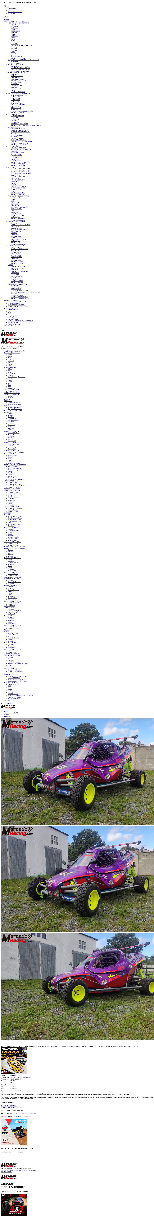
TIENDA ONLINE (9, 326)
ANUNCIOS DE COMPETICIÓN (14, 21)
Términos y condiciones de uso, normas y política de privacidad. (19, 1170)
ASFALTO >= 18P (16, 103)
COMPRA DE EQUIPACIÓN (20, 145)
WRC (9, 311)
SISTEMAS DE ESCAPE (18, 80)
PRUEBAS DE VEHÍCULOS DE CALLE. (20, 321)
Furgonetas (11, 660)
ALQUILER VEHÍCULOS (12, 393)
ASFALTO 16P (15, 100)
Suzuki (10, 380)
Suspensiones (11, 425)
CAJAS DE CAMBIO (17, 79)
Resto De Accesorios (14, 463)
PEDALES (14, 120)
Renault (10, 357)
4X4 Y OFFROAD (9, 606)
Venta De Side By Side (14, 610)
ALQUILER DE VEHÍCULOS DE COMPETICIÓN (23, 60)
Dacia (9, 385)
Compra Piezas (12, 652)
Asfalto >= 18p (12, 441)
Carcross (10, 580)
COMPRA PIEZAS (17, 282)
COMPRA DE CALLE (18, 164)
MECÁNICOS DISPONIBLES (20, 69)
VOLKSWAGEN (16, 42)
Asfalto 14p (11, 434)
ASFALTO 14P (15, 96)
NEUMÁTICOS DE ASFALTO (13, 431)
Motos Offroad (12, 635)
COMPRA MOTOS (17, 281)
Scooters (10, 639)
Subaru (10, 369)
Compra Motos (12, 651)
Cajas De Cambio (13, 418)
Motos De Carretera (13, 638)
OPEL (13, 40)
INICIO (6, 20)
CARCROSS (15, 223)
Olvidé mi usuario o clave (15, 12)
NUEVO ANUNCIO (7, 703)
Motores (10, 413)
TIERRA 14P (15, 106)
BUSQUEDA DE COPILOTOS (20, 68)
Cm (9, 553)
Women (17, 1091)
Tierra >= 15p (12, 447)
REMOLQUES (15, 191)
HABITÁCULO (12, 114)
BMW (13, 29)
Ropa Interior (11, 473)
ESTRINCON (5, 1107)
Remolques (11, 526)
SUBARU (14, 32)
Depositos (10, 423)
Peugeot (10, 354)
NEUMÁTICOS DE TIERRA (13, 442)
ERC (9, 313)
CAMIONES (15, 285)
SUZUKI (14, 48)
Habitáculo (11, 502)
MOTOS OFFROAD (17, 268)
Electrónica (11, 417)
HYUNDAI (14, 44)
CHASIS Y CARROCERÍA (19, 207)
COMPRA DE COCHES (18, 58)
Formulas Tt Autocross (14, 582)
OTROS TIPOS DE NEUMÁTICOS (22, 111)
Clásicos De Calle (13, 492)
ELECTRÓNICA (16, 77)
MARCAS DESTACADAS (12, 353)
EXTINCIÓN (15, 122)
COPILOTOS (8, 401)
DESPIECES (15, 274)
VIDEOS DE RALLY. (14, 322)
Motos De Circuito (13, 633)
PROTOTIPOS (15, 202)
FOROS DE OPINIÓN (11, 308)
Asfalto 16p (11, 437)
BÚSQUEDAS (15, 63)
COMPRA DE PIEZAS (18, 92)
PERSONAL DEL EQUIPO (16, 64)
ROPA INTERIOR (16, 135)
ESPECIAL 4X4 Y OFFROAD (17, 245)
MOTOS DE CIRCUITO (18, 266)
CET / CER (11, 318)
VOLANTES (15, 119)
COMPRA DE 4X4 (17, 261)
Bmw (9, 359)
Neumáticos (11, 505)
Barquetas (10, 550)
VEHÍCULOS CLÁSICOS (12, 489)
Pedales (10, 460)
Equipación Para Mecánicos (16, 479)
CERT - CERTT (12, 316)
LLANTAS (14, 90)
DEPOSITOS (15, 84)
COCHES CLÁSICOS (14, 146)
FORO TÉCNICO (13, 319)
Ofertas (10, 396)
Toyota (10, 378)
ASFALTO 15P (15, 98)
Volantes (10, 458)
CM (12, 201)
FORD (13, 34)
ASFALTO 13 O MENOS (18, 95)
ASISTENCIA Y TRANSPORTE (17, 284)
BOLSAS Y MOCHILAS (18, 140)
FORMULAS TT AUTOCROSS (20, 225)
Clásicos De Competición (15, 494)
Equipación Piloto (13, 599)
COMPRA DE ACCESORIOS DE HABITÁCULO (26, 125)
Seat (9, 370)
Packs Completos (13, 466)
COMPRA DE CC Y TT (18, 242)
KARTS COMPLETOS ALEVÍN (21, 169)
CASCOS (14, 136)
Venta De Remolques (14, 662)
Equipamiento (12, 646)
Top (21, 1091)
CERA (10, 314)
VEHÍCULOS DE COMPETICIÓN (18, 23)
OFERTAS (14, 61)
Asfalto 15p (11, 436)
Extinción (10, 462)
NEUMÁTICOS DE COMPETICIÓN (19, 93)
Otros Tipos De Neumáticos (16, 452)
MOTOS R (14, 269)
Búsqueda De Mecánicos (15, 409)
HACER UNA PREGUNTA (9, 1106)
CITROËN (14, 26)
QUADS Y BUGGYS (17, 250)
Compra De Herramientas (15, 671)
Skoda (9, 365)
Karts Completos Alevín (14, 516)
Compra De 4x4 (12, 627)
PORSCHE (14, 36)
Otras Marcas (11, 388)
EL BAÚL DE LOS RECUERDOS (18, 306)
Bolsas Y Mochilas (13, 478)
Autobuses (11, 659)
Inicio (5, 711)
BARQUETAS (15, 197)
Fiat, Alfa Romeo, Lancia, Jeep (16, 377)
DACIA (13, 53)
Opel (9, 372)
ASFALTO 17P (15, 101)
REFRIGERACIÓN (17, 76)
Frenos (10, 426)
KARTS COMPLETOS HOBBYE (21, 177)
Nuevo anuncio (12, 8)
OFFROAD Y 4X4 (16, 109)
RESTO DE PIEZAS (17, 189)
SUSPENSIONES (16, 85)
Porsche (10, 364)
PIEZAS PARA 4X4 (10, 615)
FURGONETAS (16, 289)
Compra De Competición (15, 508)
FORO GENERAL (13, 310)
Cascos (10, 474)
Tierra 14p (11, 445)
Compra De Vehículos (14, 670)
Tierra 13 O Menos (13, 444)
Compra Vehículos (13, 574)
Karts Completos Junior (14, 519)
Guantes (10, 471)
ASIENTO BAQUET (17, 116)
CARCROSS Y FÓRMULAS (12, 577)
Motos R (10, 636)
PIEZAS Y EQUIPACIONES (12, 527)
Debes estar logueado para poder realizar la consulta (15, 1116)
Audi (9, 386)
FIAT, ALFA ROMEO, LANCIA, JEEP (22, 45)
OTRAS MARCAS (17, 56)
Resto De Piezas (12, 540)
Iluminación (11, 428)
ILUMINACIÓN (16, 88)
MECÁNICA (15, 204)
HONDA (14, 50)
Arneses (10, 457)
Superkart (10, 522)
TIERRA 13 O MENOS (18, 104)
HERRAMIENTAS (17, 295)
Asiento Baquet (12, 455)
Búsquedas (11, 397)
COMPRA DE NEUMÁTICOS (20, 112)
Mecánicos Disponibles (14, 407)
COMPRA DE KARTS (18, 193)
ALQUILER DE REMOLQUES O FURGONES (25, 292)
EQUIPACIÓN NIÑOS (18, 188)
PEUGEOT (14, 24)
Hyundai (10, 375)
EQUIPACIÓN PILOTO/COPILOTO (15, 465)
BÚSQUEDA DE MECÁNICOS (21, 71)
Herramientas (11, 667)
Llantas (10, 429)
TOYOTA (14, 47)
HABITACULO (9, 453)
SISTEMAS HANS (17, 138)
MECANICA (15, 178)
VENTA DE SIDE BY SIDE (19, 249)
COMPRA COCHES (14, 303)
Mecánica (10, 559)
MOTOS (10, 265)
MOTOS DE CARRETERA (19, 271)
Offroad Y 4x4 (12, 449)
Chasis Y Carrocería (13, 562)
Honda (10, 381)
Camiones (10, 657)
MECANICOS (8, 405)
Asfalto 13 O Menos (13, 433)
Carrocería (11, 421)
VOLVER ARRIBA (6, 1172)
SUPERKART (15, 175)
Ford (9, 362)
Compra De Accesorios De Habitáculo (18, 486)
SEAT (13, 39)
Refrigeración (12, 415)
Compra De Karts (13, 543)
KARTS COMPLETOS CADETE (21, 170)
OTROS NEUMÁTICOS (11, 450)
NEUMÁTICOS (16, 161)
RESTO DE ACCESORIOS (19, 124)
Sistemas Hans (12, 476)
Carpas (10, 665)
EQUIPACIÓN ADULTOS (19, 186)
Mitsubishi (11, 361)
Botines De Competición (15, 470)
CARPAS (14, 293)
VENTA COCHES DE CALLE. (17, 301)
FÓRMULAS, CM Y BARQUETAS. (18, 196)
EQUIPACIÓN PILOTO (18, 239)
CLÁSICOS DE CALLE (18, 148)
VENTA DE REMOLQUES (19, 290)
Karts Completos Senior (14, 521)
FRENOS (14, 87)
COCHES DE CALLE (10, 300)
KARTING (11, 167)
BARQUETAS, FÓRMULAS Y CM (14, 546)
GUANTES (14, 133)
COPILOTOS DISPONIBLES (20, 66)
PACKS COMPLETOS (18, 128)
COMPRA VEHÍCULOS (18, 218)
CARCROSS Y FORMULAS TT (14, 578)
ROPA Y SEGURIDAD (15, 127)
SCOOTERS (15, 273)
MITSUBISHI (15, 31)
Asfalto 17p (11, 439)
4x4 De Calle (11, 614)
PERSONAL (8, 399)
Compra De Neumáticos (14, 484)
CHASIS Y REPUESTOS (18, 180)
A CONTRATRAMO (14, 324)
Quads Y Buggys (12, 612)
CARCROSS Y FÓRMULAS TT (17, 221)
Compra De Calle (13, 510)
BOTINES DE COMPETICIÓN (20, 132)
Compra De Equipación (14, 487)
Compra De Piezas (13, 482)
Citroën (10, 356)
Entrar (9, 10)
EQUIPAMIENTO (16, 276)
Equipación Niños (13, 538)
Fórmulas (10, 551)
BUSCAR (20, 346)
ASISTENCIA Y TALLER (12, 654)
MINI (13, 52)
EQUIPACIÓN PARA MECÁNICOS (22, 141)
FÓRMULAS (15, 199)
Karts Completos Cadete (15, 518)
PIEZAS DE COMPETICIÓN (16, 72)
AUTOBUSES (15, 287)
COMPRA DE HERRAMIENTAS (21, 298)
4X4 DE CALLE (16, 252)
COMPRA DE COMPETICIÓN (20, 162)
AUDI (13, 55)
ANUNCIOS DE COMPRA (12, 389)
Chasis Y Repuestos (13, 530)
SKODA (13, 37)
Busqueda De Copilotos (14, 404)
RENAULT (14, 28)
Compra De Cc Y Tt (13, 602)
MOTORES (14, 74)
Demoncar (7, 716)
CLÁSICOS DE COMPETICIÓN (21, 149)
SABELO (13, 1075)
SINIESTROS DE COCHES (16, 305)
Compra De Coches (13, 391)
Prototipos (11, 554)
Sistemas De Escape (13, 420)
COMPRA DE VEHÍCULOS (19, 297)
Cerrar (6, 7)
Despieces (11, 644)
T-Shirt (12, 1091)
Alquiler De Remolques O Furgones (18, 663)
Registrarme (11, 13)
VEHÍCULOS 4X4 (9, 607)
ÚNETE (20, 1152)
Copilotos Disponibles (14, 402)
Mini (9, 383)
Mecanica (10, 529)
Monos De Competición (14, 468)
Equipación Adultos (13, 537)
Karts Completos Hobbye (15, 524)
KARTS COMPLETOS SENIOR (21, 173)
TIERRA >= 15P (16, 108)
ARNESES (14, 117)
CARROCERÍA (16, 82)
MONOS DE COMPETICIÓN (20, 130)
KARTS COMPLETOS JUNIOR (21, 172)
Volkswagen (11, 373)
